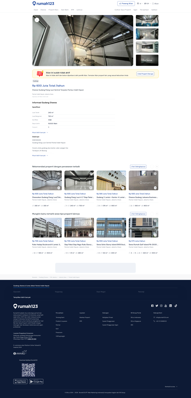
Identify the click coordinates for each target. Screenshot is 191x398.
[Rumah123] (43, 3)
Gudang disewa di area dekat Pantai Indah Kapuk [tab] (31, 286)
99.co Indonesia (136, 317)
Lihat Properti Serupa (145, 74)
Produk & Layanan (61, 321)
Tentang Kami (60, 317)
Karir (57, 329)
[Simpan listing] (58, 173)
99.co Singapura (136, 321)
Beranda (34, 277)
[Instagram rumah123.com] (161, 305)
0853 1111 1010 (32, 339)
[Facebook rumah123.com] (152, 305)
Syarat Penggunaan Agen (110, 325)
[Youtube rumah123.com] (165, 305)
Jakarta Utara (62, 277)
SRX (132, 325)
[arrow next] (157, 166)
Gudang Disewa (43, 277)
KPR (81, 321)
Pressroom (59, 332)
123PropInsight (60, 336)
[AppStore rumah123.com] (20, 381)
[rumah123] (25, 306)
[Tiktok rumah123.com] (176, 305)
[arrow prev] (152, 166)
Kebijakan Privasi (107, 317)
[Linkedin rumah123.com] (170, 305)
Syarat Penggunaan (108, 321)
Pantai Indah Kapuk (74, 277)
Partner (58, 325)
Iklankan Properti (85, 317)
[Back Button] (37, 20)
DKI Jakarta (53, 277)
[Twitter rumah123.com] (157, 305)
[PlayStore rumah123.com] (36, 381)
